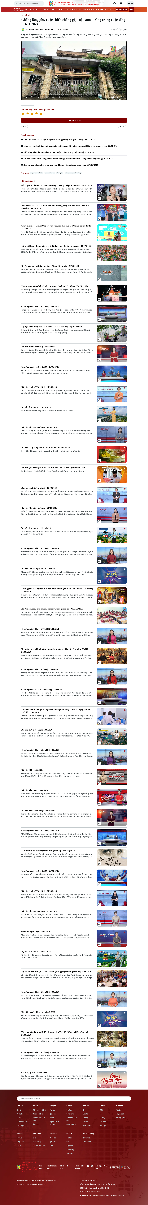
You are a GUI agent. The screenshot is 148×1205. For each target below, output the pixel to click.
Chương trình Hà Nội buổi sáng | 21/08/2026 (41, 689)
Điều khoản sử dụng (51, 1167)
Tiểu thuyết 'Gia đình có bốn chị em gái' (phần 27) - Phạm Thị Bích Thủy (55, 286)
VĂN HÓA (86, 9)
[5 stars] (41, 114)
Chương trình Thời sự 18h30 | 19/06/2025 (40, 306)
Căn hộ (85, 1118)
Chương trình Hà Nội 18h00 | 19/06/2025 (40, 367)
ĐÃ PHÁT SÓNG (122, 9)
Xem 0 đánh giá (74, 120)
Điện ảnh (69, 1146)
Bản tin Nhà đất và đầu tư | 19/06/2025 (39, 427)
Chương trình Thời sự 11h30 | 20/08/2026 (40, 1052)
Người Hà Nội (38, 1114)
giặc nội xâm (49, 173)
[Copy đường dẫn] (125, 29)
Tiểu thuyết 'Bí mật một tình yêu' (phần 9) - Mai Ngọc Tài (48, 850)
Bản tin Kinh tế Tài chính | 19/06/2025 (39, 387)
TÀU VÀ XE (69, 9)
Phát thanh (87, 1142)
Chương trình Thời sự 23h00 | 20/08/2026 (40, 750)
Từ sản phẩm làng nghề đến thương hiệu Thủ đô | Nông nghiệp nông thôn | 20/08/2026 (55, 1033)
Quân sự (53, 1114)
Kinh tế (69, 1106)
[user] (130, 3)
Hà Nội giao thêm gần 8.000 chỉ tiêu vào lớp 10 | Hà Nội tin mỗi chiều (53, 467)
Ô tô (101, 1110)
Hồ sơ (52, 1118)
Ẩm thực (36, 1124)
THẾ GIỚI (46, 9)
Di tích (19, 1146)
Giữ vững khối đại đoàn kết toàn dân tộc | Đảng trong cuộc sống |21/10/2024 (59, 152)
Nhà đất (86, 1106)
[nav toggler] (131, 9)
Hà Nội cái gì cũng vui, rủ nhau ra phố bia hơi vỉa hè (45, 447)
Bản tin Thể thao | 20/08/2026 (34, 790)
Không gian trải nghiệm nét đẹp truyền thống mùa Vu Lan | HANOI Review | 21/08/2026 (57, 590)
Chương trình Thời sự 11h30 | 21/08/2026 (40, 629)
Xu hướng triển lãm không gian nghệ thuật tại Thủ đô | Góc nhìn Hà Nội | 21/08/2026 (55, 650)
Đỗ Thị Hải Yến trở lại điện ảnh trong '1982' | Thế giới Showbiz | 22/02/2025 (56, 185)
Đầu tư (85, 1114)
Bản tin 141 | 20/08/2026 (32, 770)
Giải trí (69, 1133)
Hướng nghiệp (121, 1118)
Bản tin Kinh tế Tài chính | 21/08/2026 (39, 488)
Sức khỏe (37, 1133)
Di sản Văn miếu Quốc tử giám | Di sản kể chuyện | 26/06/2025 (50, 266)
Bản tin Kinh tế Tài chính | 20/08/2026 (39, 891)
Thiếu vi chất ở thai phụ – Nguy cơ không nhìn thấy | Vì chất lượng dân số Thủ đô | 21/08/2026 (55, 710)
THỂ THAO (104, 9)
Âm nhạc (69, 1153)
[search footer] (19, 1099)
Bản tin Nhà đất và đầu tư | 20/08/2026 (39, 911)
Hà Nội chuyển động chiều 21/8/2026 (38, 568)
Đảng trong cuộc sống (73, 173)
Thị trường (103, 1122)
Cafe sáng (70, 1114)
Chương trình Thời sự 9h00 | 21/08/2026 (39, 669)
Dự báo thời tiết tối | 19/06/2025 (36, 407)
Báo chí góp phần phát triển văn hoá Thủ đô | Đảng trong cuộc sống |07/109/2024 (61, 165)
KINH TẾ (54, 9)
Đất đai (85, 1122)
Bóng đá (53, 1138)
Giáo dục (119, 1106)
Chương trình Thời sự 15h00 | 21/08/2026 (40, 548)
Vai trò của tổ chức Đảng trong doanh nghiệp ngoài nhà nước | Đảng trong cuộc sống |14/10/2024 (68, 158)
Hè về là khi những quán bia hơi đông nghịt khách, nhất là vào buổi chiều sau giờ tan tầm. (51, 451)
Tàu (101, 1114)
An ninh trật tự (22, 1122)
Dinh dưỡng (37, 1142)
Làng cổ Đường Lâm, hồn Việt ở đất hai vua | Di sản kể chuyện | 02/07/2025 (56, 246)
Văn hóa (20, 1133)
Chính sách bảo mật (65, 1167)
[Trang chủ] (26, 9)
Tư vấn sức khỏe (39, 1146)
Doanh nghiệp (71, 1124)
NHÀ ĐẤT (61, 9)
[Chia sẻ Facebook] (120, 29)
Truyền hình (87, 1138)
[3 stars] (32, 114)
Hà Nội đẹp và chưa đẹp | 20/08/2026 (38, 810)
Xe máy (102, 1118)
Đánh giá (103, 1126)
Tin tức (52, 1110)
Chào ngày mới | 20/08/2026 (34, 1072)
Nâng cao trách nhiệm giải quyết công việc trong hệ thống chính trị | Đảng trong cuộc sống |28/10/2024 (71, 146)
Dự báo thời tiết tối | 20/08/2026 (36, 951)
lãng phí (60, 173)
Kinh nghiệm (87, 1126)
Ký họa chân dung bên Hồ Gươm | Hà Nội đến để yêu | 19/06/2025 (51, 326)
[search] (16, 3)
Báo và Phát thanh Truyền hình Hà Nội (39, 30)
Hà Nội (19, 1110)
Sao (67, 1142)
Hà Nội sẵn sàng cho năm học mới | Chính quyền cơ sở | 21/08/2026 (52, 609)
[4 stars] (36, 114)
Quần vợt (53, 1142)
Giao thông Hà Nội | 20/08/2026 (35, 931)
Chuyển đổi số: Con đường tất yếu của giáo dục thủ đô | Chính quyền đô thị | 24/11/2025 (56, 227)
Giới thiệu (40, 1167)
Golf (51, 1146)
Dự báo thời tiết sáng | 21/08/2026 (36, 730)
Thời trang (70, 1150)
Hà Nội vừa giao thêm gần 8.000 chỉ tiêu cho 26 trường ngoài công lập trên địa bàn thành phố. (53, 471)
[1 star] (23, 114)
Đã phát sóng (26, 15)
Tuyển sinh (120, 1114)
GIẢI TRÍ (112, 9)
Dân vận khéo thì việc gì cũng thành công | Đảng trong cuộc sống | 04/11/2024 (59, 139)
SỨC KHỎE (95, 9)
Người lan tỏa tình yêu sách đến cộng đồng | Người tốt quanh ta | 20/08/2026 (56, 971)
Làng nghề (20, 1142)
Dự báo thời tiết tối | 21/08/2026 (36, 528)
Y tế (34, 1138)
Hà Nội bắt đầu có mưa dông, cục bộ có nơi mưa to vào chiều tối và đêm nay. (47, 411)
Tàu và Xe (103, 1106)
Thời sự (20, 1106)
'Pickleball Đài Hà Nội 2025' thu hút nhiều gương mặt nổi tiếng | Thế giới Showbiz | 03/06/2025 (55, 206)
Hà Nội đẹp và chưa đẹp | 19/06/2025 (38, 346)
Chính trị (20, 1114)
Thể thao (53, 1133)
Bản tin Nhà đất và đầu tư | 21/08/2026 (39, 508)
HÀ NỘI (38, 9)
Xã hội (19, 1118)
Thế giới (53, 1106)
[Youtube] (121, 3)
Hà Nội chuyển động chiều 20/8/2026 (38, 1012)
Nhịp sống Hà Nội (39, 1110)
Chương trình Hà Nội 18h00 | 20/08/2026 (40, 871)
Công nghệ (20, 1126)
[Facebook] (114, 3)
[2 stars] (27, 114)
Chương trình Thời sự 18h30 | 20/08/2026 (40, 830)
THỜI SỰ (32, 9)
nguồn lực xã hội (36, 173)
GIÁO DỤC (78, 9)
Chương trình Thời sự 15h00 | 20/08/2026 (40, 992)
